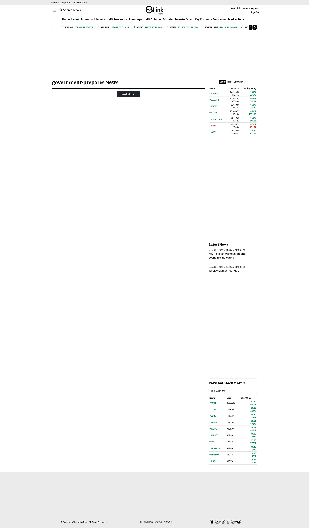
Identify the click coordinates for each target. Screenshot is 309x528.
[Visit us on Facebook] (212, 522)
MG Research (116, 19)
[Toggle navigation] (54, 10)
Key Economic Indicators (210, 19)
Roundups (135, 19)
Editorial (168, 19)
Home (66, 19)
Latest (75, 19)
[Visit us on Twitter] (217, 522)
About (158, 521)
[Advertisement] (154, 52)
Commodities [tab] (240, 81)
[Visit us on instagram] (233, 522)
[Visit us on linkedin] (222, 522)
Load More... (128, 94)
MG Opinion (153, 19)
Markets (99, 19)
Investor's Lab (184, 19)
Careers (168, 521)
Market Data (236, 19)
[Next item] (255, 27)
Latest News (146, 521)
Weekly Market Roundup (224, 270)
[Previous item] (251, 27)
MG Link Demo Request (245, 8)
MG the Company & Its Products (68, 2)
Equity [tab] (222, 81)
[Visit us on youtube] (238, 522)
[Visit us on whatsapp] (228, 522)
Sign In (255, 12)
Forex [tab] (229, 81)
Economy (87, 19)
